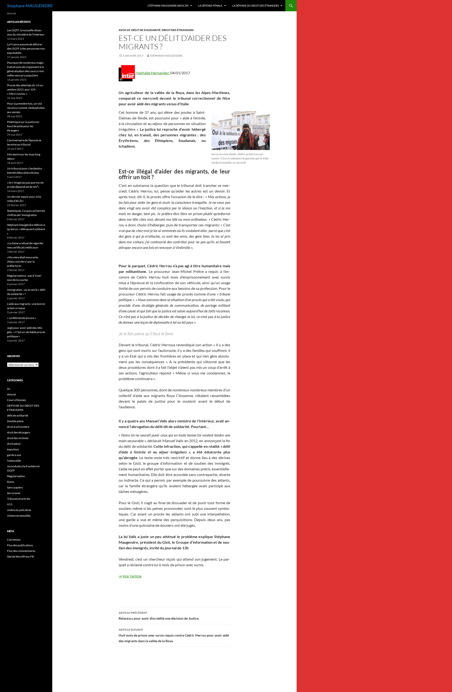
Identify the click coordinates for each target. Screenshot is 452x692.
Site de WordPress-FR (20, 556)
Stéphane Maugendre (166, 55)
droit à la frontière (18, 427)
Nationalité (14, 460)
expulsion (13, 449)
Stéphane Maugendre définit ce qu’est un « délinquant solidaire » (26, 229)
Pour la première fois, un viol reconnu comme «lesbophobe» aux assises (26, 108)
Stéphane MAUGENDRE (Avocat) (168, 5)
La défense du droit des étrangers (255, 5)
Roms (10, 482)
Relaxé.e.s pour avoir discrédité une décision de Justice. (159, 615)
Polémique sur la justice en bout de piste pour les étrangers (23, 126)
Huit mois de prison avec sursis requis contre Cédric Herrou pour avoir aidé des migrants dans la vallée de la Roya (174, 635)
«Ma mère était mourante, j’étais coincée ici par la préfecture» (23, 261)
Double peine (15, 421)
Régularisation (16, 476)
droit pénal (13, 443)
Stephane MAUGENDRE (30, 5)
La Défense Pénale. (210, 5)
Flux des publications (20, 545)
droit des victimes (17, 438)
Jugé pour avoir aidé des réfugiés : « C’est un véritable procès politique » (26, 332)
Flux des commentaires (21, 551)
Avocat (124, 30)
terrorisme (13, 493)
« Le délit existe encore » (21, 318)
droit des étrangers (178, 30)
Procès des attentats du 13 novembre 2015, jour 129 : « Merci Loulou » (25, 89)
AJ (8, 388)
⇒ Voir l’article (130, 576)
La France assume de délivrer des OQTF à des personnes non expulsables (26, 49)
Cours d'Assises (16, 400)
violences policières (19, 510)
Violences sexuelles (19, 515)
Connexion (14, 539)
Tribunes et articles (18, 498)
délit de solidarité (146, 30)
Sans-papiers (15, 487)
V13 (9, 504)
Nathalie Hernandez (152, 73)
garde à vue (14, 455)
